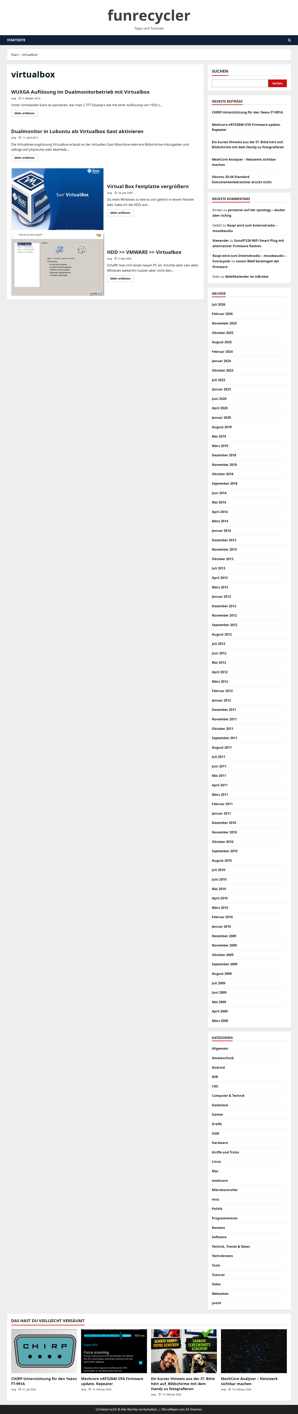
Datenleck (220, 1105)
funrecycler (149, 15)
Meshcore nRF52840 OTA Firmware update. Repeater (112, 1381)
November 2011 (224, 719)
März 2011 (220, 794)
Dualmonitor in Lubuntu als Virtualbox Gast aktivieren (77, 131)
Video (216, 1284)
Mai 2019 (219, 436)
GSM (215, 1133)
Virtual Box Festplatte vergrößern (57, 199)
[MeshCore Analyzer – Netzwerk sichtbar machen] (254, 1351)
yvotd (216, 1303)
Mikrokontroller (225, 1190)
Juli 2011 (218, 757)
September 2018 (224, 483)
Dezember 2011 (224, 709)
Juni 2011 (219, 766)
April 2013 (220, 578)
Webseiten (220, 1293)
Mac (215, 1171)
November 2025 (224, 323)
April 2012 (220, 672)
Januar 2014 (221, 530)
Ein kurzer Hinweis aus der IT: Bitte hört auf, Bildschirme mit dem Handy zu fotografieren (183, 1383)
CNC (215, 1086)
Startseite (16, 40)
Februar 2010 (222, 917)
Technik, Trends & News (231, 1246)
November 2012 (224, 615)
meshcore (220, 1180)
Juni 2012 (219, 653)
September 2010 (224, 851)
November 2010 (224, 832)
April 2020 (220, 408)
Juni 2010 (219, 879)
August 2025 (222, 342)
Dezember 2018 (224, 455)
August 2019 (222, 427)
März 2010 (220, 907)
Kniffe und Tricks (225, 1152)
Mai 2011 (219, 775)
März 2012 (220, 681)
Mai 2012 (219, 662)
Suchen (220, 71)
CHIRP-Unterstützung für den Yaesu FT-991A (247, 112)
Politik (217, 1208)
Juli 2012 (218, 643)
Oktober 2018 (222, 474)
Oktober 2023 (222, 370)
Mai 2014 (219, 502)
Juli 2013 (218, 568)
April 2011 (220, 785)
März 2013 (220, 587)
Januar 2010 (221, 926)
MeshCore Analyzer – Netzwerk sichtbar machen (249, 1381)
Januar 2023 (221, 389)
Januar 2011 (221, 813)
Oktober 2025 (222, 333)
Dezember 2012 (224, 606)
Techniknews (222, 1256)
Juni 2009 (219, 992)
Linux (216, 1161)
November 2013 (224, 549)
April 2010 (220, 898)
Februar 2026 (222, 314)
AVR (215, 1077)
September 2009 (224, 964)
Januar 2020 (221, 417)
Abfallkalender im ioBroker (247, 276)
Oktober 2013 (222, 559)
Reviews (218, 1227)
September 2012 (224, 625)
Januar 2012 (221, 700)
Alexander (220, 240)
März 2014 (220, 521)
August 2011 (222, 747)
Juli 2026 (218, 304)
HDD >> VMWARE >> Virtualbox (57, 265)
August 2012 (222, 634)
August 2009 (222, 973)
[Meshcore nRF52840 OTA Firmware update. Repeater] (114, 1351)
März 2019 (220, 446)
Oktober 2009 (222, 955)
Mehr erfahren (26, 114)
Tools (216, 1265)
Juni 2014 (219, 493)
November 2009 (224, 945)
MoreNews (170, 1409)
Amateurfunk (223, 1058)
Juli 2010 (218, 870)
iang (13, 98)
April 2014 (220, 512)
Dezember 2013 (224, 540)
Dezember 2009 (224, 936)
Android (218, 1067)
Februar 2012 (222, 691)
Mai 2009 (219, 1002)
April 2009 (220, 1011)
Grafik (217, 1124)
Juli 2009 (218, 983)
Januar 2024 (221, 361)
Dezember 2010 (224, 822)
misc (215, 1199)
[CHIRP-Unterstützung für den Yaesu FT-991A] (44, 1351)
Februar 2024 (222, 351)
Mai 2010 (219, 889)
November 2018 (224, 464)
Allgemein (220, 1048)
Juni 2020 (219, 398)
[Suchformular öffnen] (289, 40)
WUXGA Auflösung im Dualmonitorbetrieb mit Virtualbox (80, 91)
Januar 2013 (221, 596)
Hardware (220, 1143)
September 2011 (224, 738)
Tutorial (218, 1275)
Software (219, 1237)
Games (217, 1114)
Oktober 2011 (222, 728)
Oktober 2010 (222, 841)
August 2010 (222, 860)
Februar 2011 (222, 804)
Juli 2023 (218, 380)
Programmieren (225, 1218)
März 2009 (220, 1021)
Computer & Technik (228, 1095)
